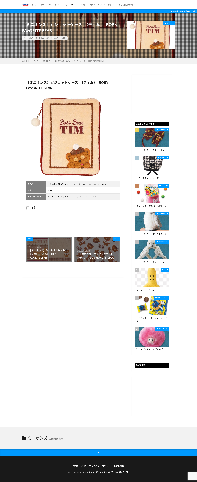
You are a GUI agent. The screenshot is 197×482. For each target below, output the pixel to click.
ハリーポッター (55, 4)
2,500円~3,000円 (58, 38)
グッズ (35, 61)
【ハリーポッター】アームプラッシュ (151, 234)
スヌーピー (82, 4)
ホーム (34, 4)
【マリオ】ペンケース (145, 290)
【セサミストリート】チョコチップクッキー (152, 320)
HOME (26, 61)
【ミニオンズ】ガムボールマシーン (151, 206)
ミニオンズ (70, 4)
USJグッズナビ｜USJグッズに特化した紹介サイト (107, 472)
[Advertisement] (152, 94)
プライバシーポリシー (99, 466)
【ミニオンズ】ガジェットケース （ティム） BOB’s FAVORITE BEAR (79, 61)
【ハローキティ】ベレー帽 (147, 178)
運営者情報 (118, 466)
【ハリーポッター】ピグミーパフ (150, 349)
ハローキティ (164, 157)
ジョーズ (112, 4)
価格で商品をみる (126, 4)
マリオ (43, 4)
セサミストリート (97, 4)
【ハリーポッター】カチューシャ (150, 150)
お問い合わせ (79, 466)
